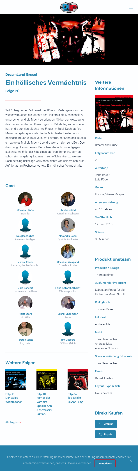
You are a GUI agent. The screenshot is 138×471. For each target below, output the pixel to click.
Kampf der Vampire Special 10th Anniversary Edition (44, 406)
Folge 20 (12, 91)
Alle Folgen (11, 422)
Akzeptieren (105, 463)
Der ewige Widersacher (13, 400)
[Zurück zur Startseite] (69, 7)
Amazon (108, 423)
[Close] (131, 461)
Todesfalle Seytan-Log (75, 400)
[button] (131, 7)
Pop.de (108, 434)
